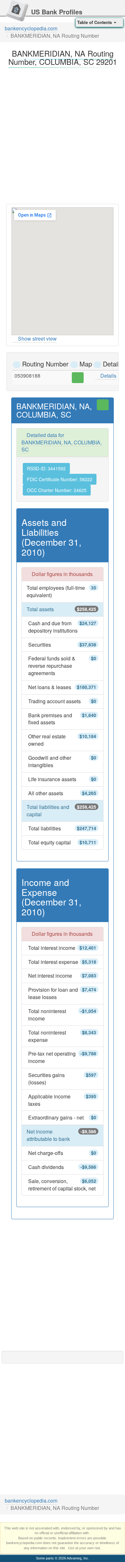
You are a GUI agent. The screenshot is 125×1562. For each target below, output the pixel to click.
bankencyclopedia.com (31, 28)
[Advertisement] (62, 134)
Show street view (37, 338)
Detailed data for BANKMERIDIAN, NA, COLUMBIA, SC (61, 442)
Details (107, 375)
